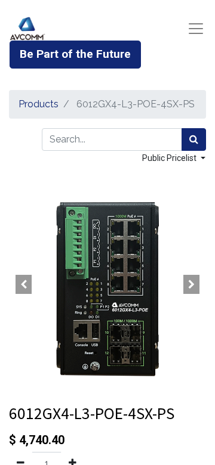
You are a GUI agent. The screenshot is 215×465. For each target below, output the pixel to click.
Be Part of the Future (75, 54)
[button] (24, 284)
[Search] (194, 139)
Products (39, 104)
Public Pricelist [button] (170, 158)
